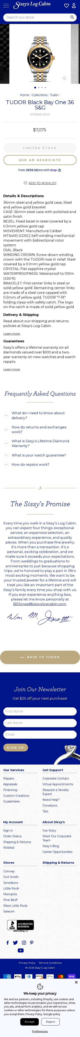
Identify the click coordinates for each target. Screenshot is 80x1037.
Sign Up (15, 747)
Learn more (11, 334)
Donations (49, 805)
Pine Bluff (10, 900)
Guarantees (11, 801)
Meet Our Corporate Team (56, 838)
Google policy (51, 1014)
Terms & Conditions (50, 962)
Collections (39, 95)
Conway (9, 871)
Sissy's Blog (50, 846)
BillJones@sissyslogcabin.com (39, 604)
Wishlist (8, 848)
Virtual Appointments (57, 784)
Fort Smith (11, 877)
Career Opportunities (57, 852)
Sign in (8, 830)
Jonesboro (10, 883)
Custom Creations (16, 796)
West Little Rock (15, 906)
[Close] (76, 982)
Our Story (49, 830)
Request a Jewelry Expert (55, 792)
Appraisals (10, 784)
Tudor (54, 95)
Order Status (12, 836)
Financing (10, 790)
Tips (45, 811)
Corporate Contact (55, 778)
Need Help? (51, 800)
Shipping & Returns (17, 842)
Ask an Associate (40, 160)
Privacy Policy (27, 962)
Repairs (8, 778)
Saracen (9, 911)
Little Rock (11, 888)
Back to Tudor (43, 657)
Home (24, 95)
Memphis (10, 894)
